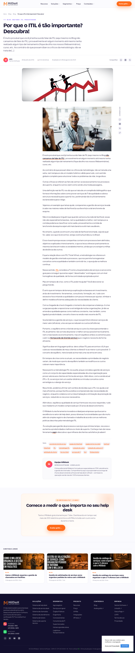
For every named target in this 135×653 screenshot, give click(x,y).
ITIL (57, 270)
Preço (78, 4)
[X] (120, 128)
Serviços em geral (59, 608)
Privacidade (118, 621)
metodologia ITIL (64, 448)
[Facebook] (10, 638)
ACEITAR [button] (125, 646)
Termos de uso (119, 618)
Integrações (77, 615)
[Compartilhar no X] (130, 60)
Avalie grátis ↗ (99, 608)
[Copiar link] (120, 132)
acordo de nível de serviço (57, 444)
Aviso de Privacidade (112, 646)
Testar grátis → (124, 4)
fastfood (106, 444)
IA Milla (75, 611)
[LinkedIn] (120, 124)
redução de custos (79, 448)
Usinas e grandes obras (61, 627)
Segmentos (67, 4)
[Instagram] (5, 638)
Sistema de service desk (40, 608)
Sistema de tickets (38, 618)
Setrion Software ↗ (121, 605)
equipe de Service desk (93, 444)
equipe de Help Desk (75, 444)
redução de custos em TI (95, 448)
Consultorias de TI (59, 621)
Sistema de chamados (40, 611)
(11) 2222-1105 (13, 626)
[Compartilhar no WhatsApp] (121, 60)
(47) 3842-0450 (13, 633)
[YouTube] (14, 638)
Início (5, 14)
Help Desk (47, 448)
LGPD (116, 615)
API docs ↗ (77, 618)
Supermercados (58, 624)
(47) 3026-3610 (13, 628)
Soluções (54, 4)
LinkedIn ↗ (118, 608)
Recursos (44, 4)
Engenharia (57, 615)
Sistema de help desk (39, 605)
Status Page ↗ (119, 611)
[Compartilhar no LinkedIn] (125, 60)
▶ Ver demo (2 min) (77, 528)
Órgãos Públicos (58, 611)
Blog (9, 14)
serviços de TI (76, 452)
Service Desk (64, 452)
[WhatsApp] (120, 119)
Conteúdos (88, 4)
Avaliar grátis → (56, 528)
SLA (85, 452)
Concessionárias (59, 618)
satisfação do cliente (50, 452)
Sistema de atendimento (41, 615)
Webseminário (94, 452)
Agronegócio (57, 605)
